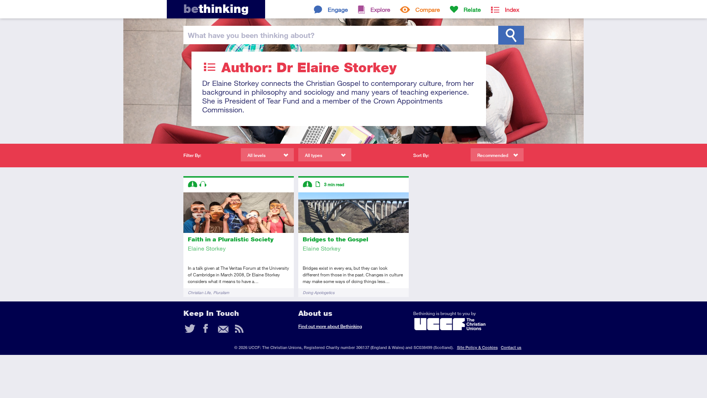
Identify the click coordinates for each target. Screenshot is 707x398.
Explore (380, 9)
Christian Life (199, 292)
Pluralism (221, 292)
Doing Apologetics (318, 292)
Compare (427, 9)
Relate (472, 9)
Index (512, 9)
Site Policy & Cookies (477, 347)
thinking (216, 8)
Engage (338, 9)
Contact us (511, 347)
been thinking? (251, 35)
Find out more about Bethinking (330, 326)
